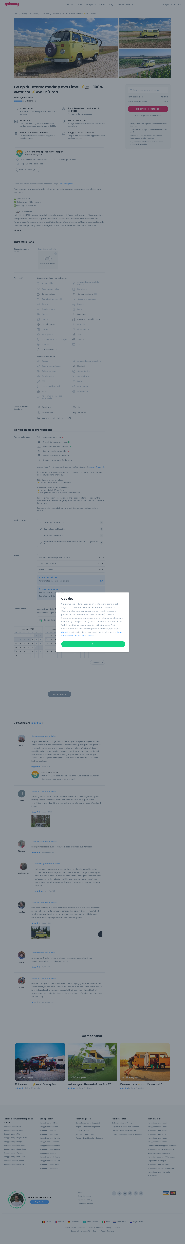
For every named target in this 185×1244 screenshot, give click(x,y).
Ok (93, 644)
